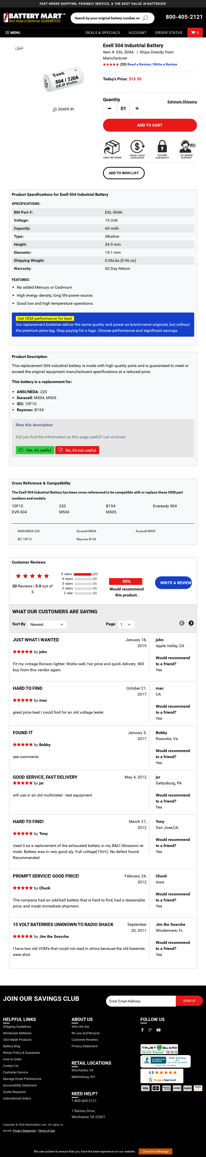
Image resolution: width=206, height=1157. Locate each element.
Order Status (168, 33)
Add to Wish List (124, 173)
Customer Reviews (85, 1040)
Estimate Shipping (182, 102)
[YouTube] (159, 1030)
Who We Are (80, 1026)
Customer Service (15, 1072)
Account (137, 33)
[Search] (145, 18)
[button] (109, 108)
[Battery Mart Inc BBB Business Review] (165, 1061)
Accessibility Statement (20, 1085)
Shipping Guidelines (17, 1026)
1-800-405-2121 (84, 1101)
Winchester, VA (82, 1070)
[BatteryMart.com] (34, 17)
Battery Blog (11, 1046)
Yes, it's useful (38, 450)
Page (110, 624)
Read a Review (139, 64)
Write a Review (165, 64)
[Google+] (150, 1030)
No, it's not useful (80, 450)
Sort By (18, 624)
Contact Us (11, 1066)
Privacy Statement (24, 1130)
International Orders (17, 1098)
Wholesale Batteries (17, 1033)
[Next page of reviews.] (191, 624)
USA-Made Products (17, 1040)
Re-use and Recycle (86, 1033)
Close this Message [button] (155, 1151)
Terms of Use (46, 1130)
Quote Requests (14, 1092)
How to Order (12, 1059)
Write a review (175, 582)
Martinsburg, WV (83, 1077)
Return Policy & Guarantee (21, 1053)
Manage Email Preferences (22, 1079)
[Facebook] (142, 1030)
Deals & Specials (103, 33)
